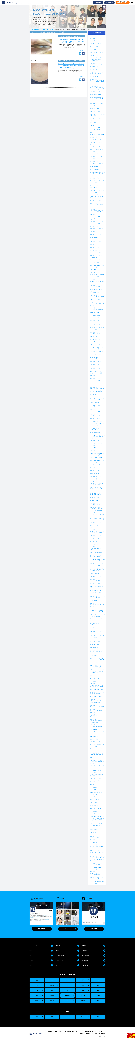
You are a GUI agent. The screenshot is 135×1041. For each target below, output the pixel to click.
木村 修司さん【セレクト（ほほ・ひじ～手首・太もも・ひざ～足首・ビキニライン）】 (97, 531)
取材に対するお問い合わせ (97, 1032)
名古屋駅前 (67, 995)
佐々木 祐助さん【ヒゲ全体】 (97, 49)
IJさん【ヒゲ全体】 (94, 317)
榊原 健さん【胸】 (94, 76)
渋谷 (83, 985)
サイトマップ (85, 965)
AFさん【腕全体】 (94, 813)
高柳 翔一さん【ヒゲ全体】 (96, 260)
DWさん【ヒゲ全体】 (95, 276)
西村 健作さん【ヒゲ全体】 (96, 244)
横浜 (83, 990)
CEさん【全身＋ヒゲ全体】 (96, 696)
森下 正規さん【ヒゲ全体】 (96, 544)
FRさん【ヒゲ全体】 (95, 187)
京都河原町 (82, 995)
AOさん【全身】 (94, 600)
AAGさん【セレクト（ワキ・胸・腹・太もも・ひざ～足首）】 (96, 489)
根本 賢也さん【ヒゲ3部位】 (96, 52)
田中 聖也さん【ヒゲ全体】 (96, 161)
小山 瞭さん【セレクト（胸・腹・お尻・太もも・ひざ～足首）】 (97, 846)
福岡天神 (83, 1000)
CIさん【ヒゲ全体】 (94, 262)
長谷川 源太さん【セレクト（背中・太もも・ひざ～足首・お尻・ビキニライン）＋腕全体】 (97, 88)
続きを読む (82, 50)
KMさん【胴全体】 (94, 166)
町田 (52, 990)
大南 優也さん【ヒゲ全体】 (96, 576)
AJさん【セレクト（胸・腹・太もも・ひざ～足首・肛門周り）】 (97, 825)
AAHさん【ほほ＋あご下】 (96, 457)
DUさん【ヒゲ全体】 (95, 644)
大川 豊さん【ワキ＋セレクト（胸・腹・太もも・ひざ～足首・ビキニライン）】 (97, 483)
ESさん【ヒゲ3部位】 (95, 325)
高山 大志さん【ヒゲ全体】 (96, 757)
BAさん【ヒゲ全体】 (95, 799)
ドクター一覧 (59, 965)
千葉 (83, 980)
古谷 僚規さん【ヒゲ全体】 (96, 842)
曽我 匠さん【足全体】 (95, 675)
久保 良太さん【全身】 (95, 111)
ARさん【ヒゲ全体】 (95, 678)
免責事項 (87, 1032)
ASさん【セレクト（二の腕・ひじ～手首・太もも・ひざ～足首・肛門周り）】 (97, 671)
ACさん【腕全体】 (94, 805)
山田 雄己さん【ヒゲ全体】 (96, 234)
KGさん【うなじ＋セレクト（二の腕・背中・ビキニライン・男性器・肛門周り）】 (97, 291)
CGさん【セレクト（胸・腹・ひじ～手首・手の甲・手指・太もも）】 (97, 514)
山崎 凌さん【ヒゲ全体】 (96, 339)
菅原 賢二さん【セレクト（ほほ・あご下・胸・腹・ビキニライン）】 (97, 281)
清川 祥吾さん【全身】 (95, 583)
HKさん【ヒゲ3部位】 (95, 130)
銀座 (98, 985)
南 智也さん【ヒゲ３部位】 (96, 137)
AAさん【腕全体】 (94, 797)
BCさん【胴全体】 (94, 736)
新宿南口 (52, 985)
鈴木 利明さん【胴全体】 (96, 361)
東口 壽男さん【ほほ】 (95, 231)
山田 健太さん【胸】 (95, 470)
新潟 (98, 990)
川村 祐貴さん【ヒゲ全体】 (96, 368)
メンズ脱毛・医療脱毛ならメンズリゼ (37, 29)
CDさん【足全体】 (94, 729)
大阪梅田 (98, 995)
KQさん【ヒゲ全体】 (95, 219)
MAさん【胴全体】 (94, 122)
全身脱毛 (31, 950)
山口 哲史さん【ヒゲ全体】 (96, 146)
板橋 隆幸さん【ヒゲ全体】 (96, 69)
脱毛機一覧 (32, 960)
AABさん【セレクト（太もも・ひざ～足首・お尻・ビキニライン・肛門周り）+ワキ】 (97, 569)
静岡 (37, 995)
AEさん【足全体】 (94, 811)
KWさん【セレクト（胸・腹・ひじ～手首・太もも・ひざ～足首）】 (97, 174)
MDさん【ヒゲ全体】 (95, 108)
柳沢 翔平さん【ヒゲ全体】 (96, 55)
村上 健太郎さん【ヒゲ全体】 (97, 139)
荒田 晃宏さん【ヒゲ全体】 (96, 535)
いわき (82, 1016)
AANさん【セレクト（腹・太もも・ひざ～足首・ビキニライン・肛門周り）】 (97, 59)
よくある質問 (85, 960)
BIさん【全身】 (93, 479)
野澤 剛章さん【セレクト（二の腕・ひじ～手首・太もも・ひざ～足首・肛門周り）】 (97, 873)
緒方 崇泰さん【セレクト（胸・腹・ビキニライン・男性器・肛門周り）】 (97, 711)
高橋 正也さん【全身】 (95, 450)
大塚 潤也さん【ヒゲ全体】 (96, 38)
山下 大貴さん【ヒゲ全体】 (96, 541)
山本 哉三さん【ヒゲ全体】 (96, 200)
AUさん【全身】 (94, 655)
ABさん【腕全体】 (94, 802)
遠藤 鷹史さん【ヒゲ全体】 (96, 154)
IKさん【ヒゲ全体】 (94, 312)
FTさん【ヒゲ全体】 (95, 46)
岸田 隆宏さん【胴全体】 (96, 440)
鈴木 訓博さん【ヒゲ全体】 (96, 226)
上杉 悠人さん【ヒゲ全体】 (96, 464)
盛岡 (67, 1016)
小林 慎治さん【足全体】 (96, 522)
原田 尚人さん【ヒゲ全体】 (96, 344)
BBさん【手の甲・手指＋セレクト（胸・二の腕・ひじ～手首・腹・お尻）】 (97, 774)
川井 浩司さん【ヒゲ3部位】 (96, 351)
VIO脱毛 (57, 950)
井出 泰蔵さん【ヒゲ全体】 (96, 741)
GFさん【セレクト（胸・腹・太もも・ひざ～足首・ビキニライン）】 (97, 437)
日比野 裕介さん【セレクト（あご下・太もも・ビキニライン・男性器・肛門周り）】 (97, 701)
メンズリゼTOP (33, 945)
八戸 (52, 1016)
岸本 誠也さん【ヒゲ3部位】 (96, 163)
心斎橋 (36, 1000)
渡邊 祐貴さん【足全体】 (96, 178)
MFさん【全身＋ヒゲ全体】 (96, 94)
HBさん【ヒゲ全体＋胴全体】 (97, 421)
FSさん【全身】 (94, 40)
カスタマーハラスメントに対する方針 (90, 1033)
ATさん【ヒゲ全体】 (94, 662)
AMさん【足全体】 (94, 789)
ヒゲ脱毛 (84, 945)
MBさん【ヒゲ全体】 (95, 105)
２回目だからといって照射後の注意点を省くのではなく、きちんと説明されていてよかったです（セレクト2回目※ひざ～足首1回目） (71, 41)
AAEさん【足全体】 (94, 573)
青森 (37, 1016)
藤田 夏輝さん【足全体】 (96, 375)
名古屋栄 (52, 995)
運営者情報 (68, 1032)
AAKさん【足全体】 (94, 402)
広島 (67, 1000)
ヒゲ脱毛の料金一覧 (60, 955)
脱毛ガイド (32, 965)
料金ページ (32, 955)
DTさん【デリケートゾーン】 (97, 689)
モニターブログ (50, 29)
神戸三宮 (52, 1000)
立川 (37, 990)
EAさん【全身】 (94, 681)
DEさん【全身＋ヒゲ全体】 (96, 770)
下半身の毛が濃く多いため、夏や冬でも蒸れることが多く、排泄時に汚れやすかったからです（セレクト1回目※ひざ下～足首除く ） (71, 65)
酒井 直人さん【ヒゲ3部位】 (96, 103)
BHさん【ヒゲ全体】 (95, 497)
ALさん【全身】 (94, 784)
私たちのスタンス (60, 960)
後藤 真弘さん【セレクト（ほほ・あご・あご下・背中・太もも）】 (97, 852)
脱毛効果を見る (85, 955)
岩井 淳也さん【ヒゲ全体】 (96, 91)
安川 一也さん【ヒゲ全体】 (96, 467)
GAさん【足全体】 (94, 269)
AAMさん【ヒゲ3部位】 (95, 299)
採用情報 (103, 1033)
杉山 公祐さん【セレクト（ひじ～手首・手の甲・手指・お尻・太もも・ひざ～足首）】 (97, 210)
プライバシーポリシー (78, 1032)
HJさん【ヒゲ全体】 (94, 247)
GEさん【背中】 (94, 447)
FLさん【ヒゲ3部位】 (95, 418)
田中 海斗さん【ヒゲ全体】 (96, 185)
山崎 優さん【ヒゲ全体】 (96, 250)
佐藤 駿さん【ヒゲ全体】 (96, 43)
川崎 (67, 990)
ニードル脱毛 (85, 950)
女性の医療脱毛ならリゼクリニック (55, 1032)
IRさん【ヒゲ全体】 (94, 169)
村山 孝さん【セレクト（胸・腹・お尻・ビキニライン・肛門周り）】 (97, 605)
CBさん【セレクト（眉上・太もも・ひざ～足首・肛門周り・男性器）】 (97, 762)
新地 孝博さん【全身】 (95, 641)
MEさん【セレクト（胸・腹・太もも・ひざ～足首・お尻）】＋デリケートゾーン (97, 99)
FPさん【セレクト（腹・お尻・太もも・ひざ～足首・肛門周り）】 (71, 36)
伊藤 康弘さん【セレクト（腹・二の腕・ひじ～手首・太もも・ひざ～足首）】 (97, 838)
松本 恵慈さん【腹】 (95, 336)
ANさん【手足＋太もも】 (96, 829)
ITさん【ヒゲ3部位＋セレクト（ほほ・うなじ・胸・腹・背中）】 (97, 196)
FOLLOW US (41, 929)
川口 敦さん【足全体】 (95, 739)
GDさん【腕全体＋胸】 (95, 432)
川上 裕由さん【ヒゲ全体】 (96, 476)
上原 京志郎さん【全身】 (96, 354)
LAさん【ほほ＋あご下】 (95, 252)
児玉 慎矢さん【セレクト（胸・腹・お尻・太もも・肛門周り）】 (97, 651)
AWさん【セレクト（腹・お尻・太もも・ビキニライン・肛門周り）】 (97, 637)
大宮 (67, 980)
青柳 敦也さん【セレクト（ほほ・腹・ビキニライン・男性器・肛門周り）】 (97, 65)
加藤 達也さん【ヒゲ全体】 (96, 241)
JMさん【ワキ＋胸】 (95, 341)
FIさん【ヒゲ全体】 (94, 473)
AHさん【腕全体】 (94, 787)
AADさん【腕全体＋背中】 (96, 552)
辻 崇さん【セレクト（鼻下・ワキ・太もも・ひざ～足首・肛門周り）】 (97, 304)
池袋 (37, 985)
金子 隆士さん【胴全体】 (96, 538)
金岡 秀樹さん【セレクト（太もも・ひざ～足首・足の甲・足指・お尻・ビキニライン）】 (97, 685)
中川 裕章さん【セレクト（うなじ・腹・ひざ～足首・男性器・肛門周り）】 (97, 548)
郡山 (98, 1016)
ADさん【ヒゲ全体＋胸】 (96, 808)
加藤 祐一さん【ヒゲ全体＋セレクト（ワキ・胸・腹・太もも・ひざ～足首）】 (97, 780)
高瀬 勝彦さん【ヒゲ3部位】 (96, 228)
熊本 (98, 1000)
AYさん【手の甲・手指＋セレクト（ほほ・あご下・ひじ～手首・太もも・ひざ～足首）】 (97, 610)
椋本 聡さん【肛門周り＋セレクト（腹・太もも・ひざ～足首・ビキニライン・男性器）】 (97, 509)
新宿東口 (67, 985)
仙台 (52, 980)
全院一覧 (58, 945)
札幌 (37, 980)
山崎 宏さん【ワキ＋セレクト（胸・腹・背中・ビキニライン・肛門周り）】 (97, 721)
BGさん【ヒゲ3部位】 (95, 315)
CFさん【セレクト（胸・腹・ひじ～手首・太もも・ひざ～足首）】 (97, 592)
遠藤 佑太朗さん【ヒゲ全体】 (97, 647)
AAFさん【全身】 (94, 500)
